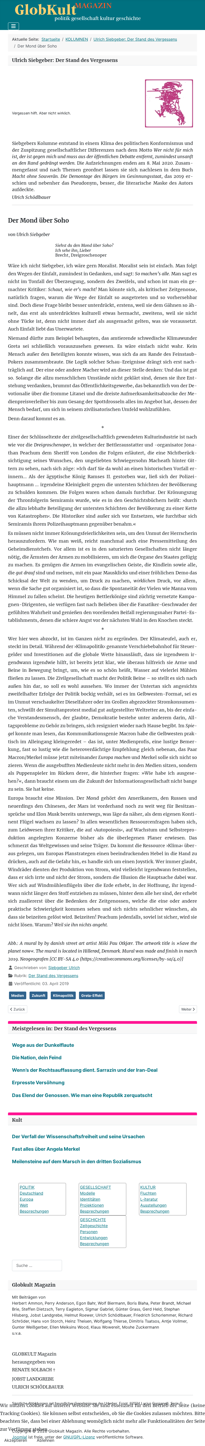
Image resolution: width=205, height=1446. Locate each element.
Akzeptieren (15, 1440)
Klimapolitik (63, 995)
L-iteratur (149, 1199)
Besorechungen (34, 1211)
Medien (17, 995)
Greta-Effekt (91, 995)
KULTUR (148, 1187)
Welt (24, 1205)
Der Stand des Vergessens (53, 975)
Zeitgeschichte (94, 1225)
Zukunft (38, 995)
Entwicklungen (94, 1237)
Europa (26, 1199)
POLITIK (27, 1187)
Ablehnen (45, 1440)
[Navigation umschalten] (13, 26)
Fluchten (148, 1193)
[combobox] (37, 1265)
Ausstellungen (153, 1205)
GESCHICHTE (93, 1219)
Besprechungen (94, 1211)
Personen (89, 1231)
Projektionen (92, 1205)
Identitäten (90, 1199)
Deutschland (31, 1193)
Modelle (87, 1193)
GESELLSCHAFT (95, 1187)
